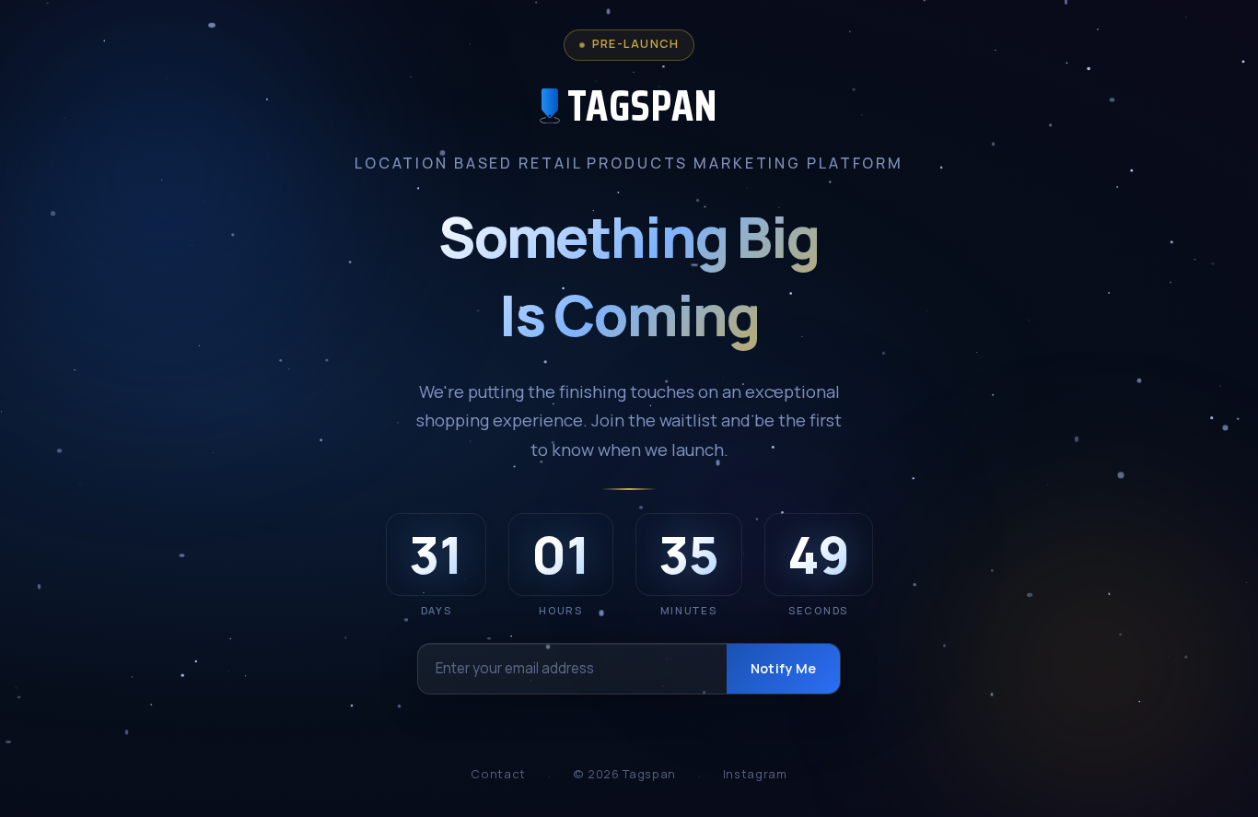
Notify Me (784, 668)
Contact (498, 773)
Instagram (755, 773)
